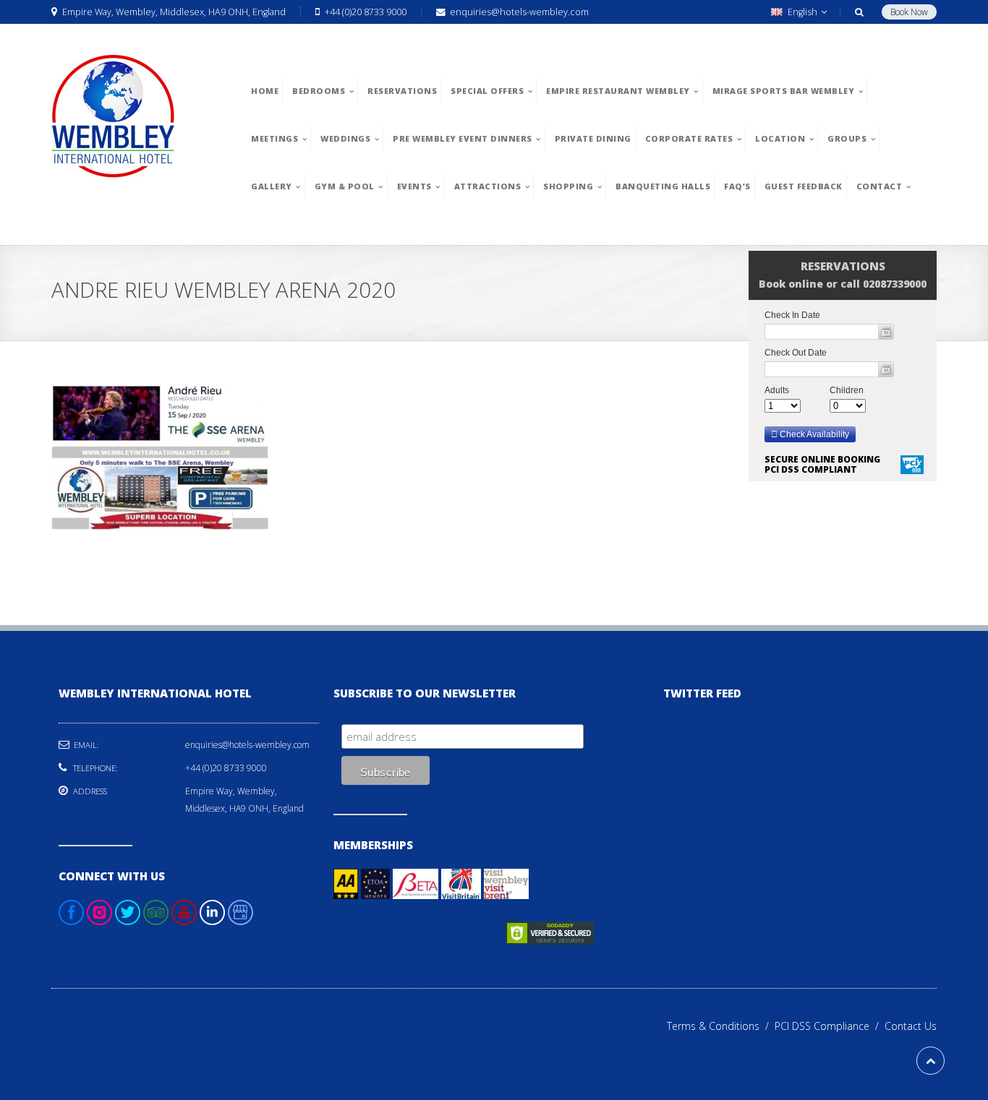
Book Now (909, 12)
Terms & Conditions (721, 1026)
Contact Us (911, 1026)
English (802, 12)
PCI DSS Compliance (830, 1026)
